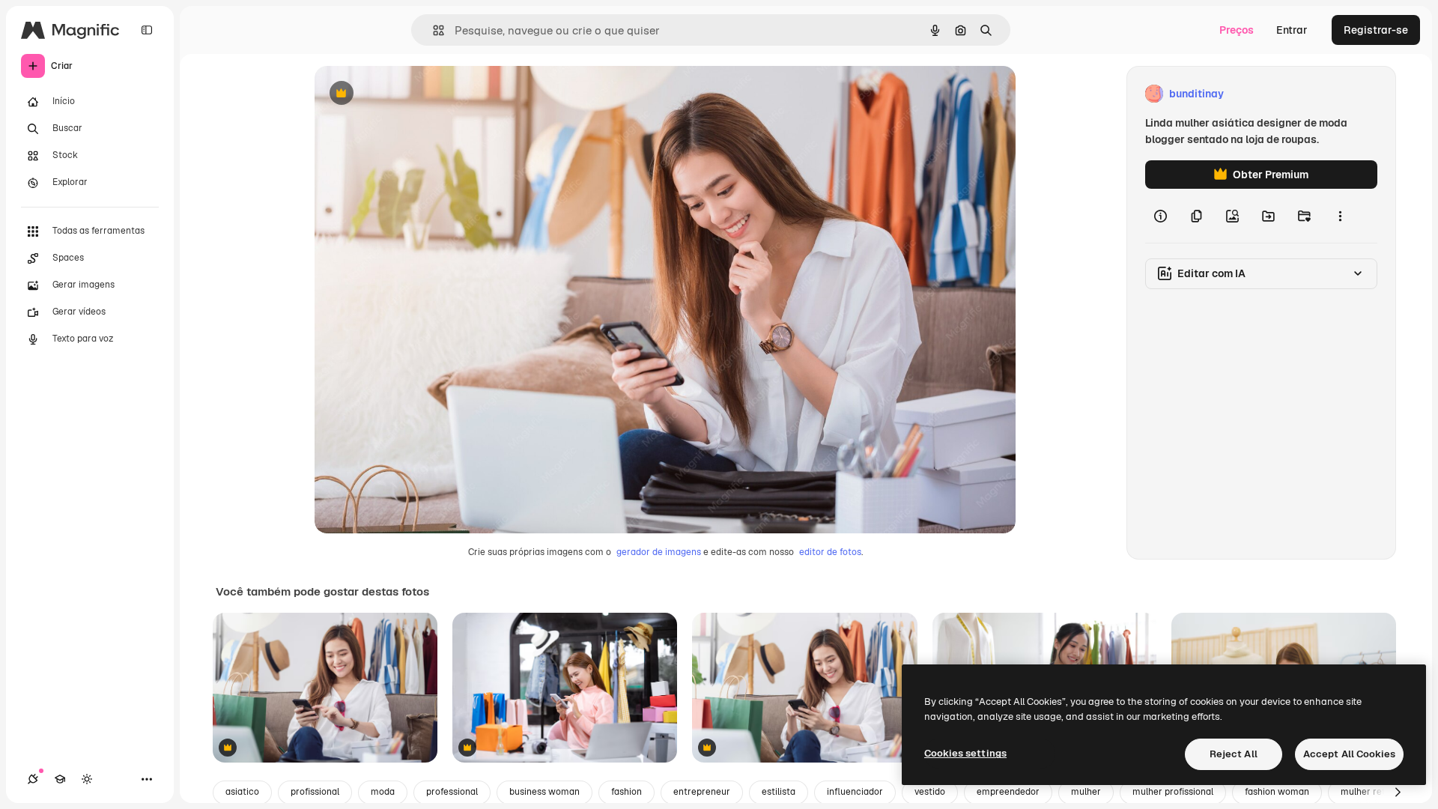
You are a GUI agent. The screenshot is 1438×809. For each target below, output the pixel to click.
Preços (1236, 30)
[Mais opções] (1340, 216)
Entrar (1292, 30)
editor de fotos (830, 552)
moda (383, 792)
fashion (626, 792)
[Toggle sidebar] (147, 30)
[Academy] (60, 779)
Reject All (1234, 754)
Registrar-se (1376, 30)
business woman (544, 792)
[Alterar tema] (87, 779)
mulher (1086, 792)
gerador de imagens (658, 552)
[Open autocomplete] (432, 30)
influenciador (855, 792)
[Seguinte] (1397, 793)
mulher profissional (1172, 792)
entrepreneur (701, 792)
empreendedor (1008, 792)
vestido (929, 792)
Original (410, 94)
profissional (315, 792)
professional (452, 792)
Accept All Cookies (1349, 754)
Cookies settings (965, 753)
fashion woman (1277, 792)
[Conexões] (33, 779)
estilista (778, 792)
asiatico (242, 792)
